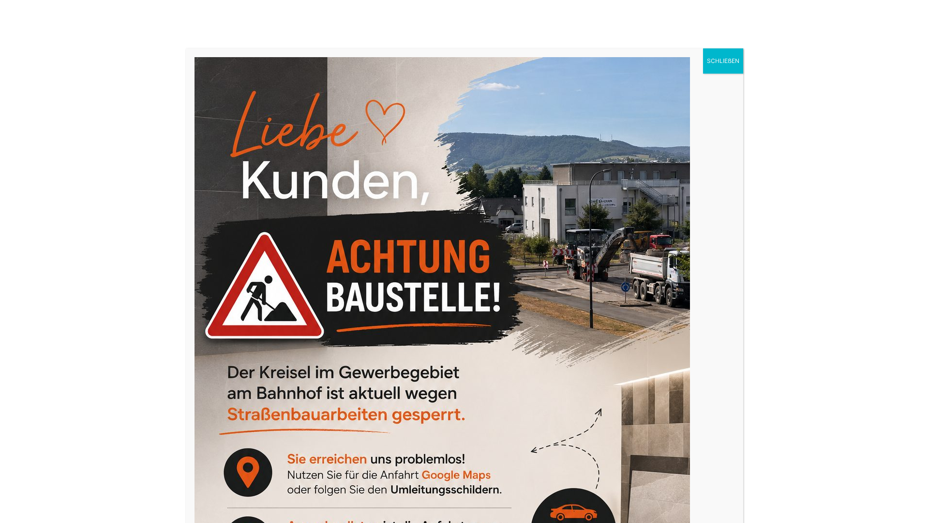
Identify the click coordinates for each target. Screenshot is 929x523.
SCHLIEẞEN (723, 60)
